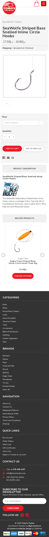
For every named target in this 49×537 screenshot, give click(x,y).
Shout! (5, 369)
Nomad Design (9, 386)
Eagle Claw (7, 376)
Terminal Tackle (9, 321)
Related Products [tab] (24, 218)
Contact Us (7, 407)
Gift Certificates (9, 448)
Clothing (6, 335)
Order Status (8, 441)
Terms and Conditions (12, 420)
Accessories (8, 328)
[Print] (12, 157)
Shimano (6, 355)
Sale (4, 342)
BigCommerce (34, 526)
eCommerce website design (19, 528)
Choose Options (22, 276)
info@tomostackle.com (16, 473)
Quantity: (7, 131)
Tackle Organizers (10, 338)
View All (6, 389)
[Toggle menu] (43, 3)
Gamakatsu (7, 379)
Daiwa (5, 359)
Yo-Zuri (6, 383)
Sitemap (6, 424)
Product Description (24, 168)
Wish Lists (7, 444)
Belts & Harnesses (10, 331)
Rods (5, 304)
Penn (5, 362)
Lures (5, 314)
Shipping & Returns (11, 410)
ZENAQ (6, 372)
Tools (5, 325)
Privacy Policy (8, 417)
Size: (4, 116)
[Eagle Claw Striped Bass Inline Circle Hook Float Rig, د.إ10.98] (23, 240)
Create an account (18, 454)
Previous (3, 255)
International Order (11, 413)
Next (42, 255)
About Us (6, 403)
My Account (7, 437)
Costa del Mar (8, 366)
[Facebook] (3, 157)
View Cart (7, 451)
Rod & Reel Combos (11, 311)
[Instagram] (27, 515)
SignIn (5, 454)
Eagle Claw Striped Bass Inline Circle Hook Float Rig (23, 262)
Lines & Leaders (9, 318)
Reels (5, 308)
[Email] (8, 157)
